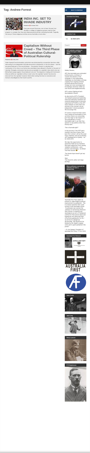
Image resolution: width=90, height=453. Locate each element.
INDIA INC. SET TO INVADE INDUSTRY (37, 20)
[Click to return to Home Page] (75, 11)
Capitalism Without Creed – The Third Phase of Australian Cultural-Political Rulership (42, 51)
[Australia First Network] (75, 242)
